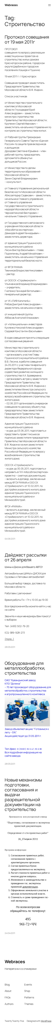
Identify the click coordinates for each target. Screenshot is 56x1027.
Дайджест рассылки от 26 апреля (26, 557)
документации (30, 887)
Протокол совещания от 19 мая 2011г (27, 39)
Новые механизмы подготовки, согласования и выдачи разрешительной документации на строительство (23, 794)
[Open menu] (49, 5)
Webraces (11, 5)
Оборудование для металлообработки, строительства (25, 668)
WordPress (46, 1020)
